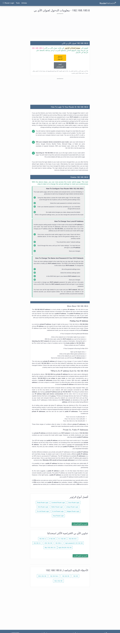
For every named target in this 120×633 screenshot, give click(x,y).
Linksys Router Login (72, 507)
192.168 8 (52, 539)
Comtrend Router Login (58, 502)
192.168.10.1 (37, 543)
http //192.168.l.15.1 (50, 547)
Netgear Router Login (73, 511)
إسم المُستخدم (60, 65)
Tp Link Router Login (43, 511)
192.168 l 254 (48, 543)
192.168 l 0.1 (62, 539)
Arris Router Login (43, 507)
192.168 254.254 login (64, 547)
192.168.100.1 (73, 539)
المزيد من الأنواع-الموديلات (80, 524)
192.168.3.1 (58, 543)
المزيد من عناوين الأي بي (80, 556)
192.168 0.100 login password (74, 543)
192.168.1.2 (42, 539)
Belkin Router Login (57, 507)
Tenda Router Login (42, 502)
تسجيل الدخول (60, 57)
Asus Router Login (58, 516)
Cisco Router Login (73, 502)
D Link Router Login (58, 511)
